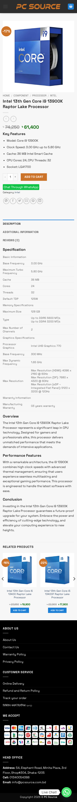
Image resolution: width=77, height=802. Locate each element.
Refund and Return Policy (21, 691)
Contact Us (11, 647)
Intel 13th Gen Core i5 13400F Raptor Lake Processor (57, 594)
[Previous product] (13, 119)
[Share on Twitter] (20, 201)
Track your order (15, 698)
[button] (5, 7)
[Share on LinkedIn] (40, 201)
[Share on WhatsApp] (6, 201)
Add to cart (33, 177)
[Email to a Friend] (26, 201)
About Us (9, 640)
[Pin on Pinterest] (33, 201)
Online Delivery (13, 684)
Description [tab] (12, 223)
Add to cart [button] (19, 610)
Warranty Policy (14, 654)
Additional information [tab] (21, 232)
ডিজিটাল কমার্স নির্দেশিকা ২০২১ (17, 705)
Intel (53, 95)
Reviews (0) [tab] (11, 240)
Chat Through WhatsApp (21, 187)
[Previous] (3, 586)
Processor (39, 95)
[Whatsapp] (66, 792)
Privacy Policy (13, 662)
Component (21, 95)
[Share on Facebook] (13, 201)
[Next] (74, 586)
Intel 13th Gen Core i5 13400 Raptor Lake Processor (20, 594)
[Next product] (6, 119)
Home (6, 95)
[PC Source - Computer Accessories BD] (38, 6)
